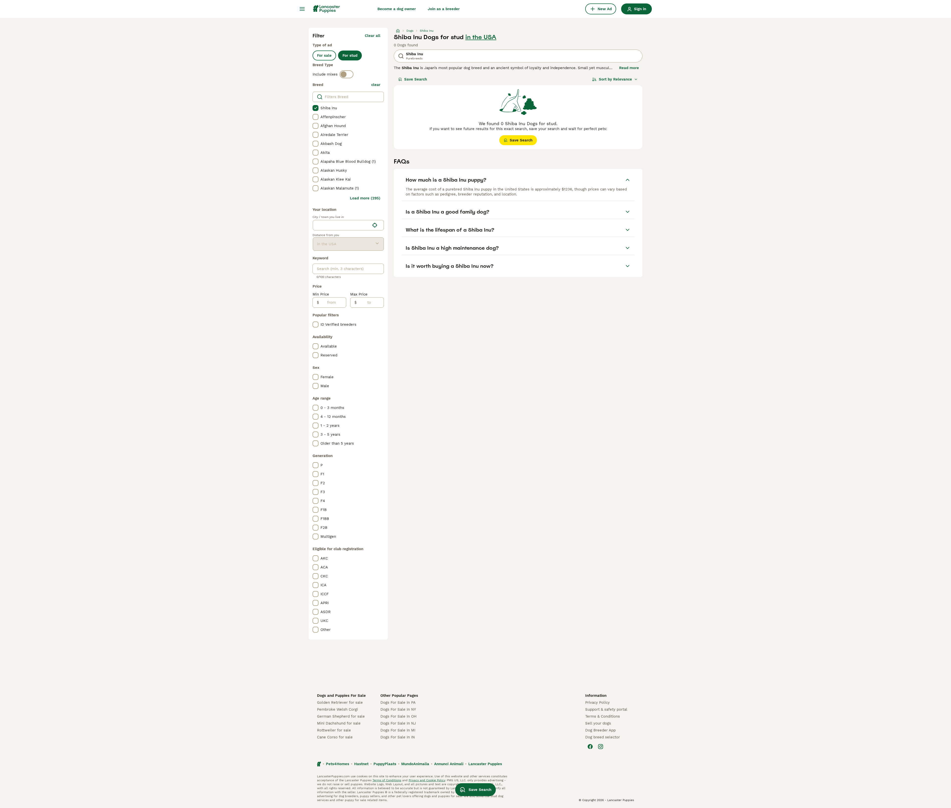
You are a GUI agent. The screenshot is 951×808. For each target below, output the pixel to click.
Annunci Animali (448, 764)
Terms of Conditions (386, 780)
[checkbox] (315, 108)
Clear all (372, 35)
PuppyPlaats (384, 764)
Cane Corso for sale (335, 737)
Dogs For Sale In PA (398, 702)
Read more (629, 68)
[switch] (346, 74)
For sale (324, 55)
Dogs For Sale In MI (397, 730)
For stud (350, 55)
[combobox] (341, 225)
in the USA (480, 37)
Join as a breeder (444, 9)
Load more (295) (365, 198)
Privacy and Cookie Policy (427, 780)
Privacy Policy (597, 702)
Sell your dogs (598, 723)
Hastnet (361, 764)
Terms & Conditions (602, 716)
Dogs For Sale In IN (397, 737)
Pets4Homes (337, 764)
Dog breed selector (602, 737)
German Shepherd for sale (341, 716)
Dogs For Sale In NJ (398, 723)
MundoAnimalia (415, 764)
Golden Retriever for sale (340, 702)
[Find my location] (375, 225)
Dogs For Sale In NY (398, 709)
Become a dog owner (396, 9)
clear (375, 84)
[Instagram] (601, 747)
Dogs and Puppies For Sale (341, 695)
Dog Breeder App (600, 730)
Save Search (415, 79)
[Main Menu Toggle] (302, 9)
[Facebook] (590, 747)
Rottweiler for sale (334, 730)
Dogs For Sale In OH (398, 716)
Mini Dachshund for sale (339, 723)
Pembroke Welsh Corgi (337, 709)
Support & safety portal (606, 709)
